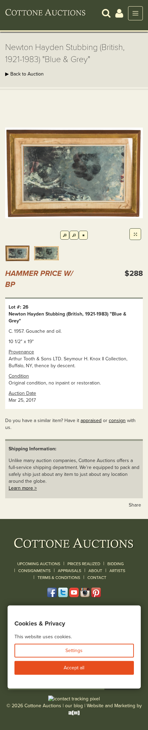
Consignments (34, 570)
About (95, 570)
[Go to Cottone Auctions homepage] (45, 13)
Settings (74, 650)
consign (117, 420)
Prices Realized (83, 563)
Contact (96, 577)
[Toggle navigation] (135, 13)
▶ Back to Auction (24, 74)
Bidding (115, 563)
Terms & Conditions (59, 577)
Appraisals (69, 570)
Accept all (74, 668)
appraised (91, 420)
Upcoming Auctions (38, 563)
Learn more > (23, 488)
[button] (106, 13)
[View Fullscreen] (135, 234)
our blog (74, 706)
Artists (117, 570)
